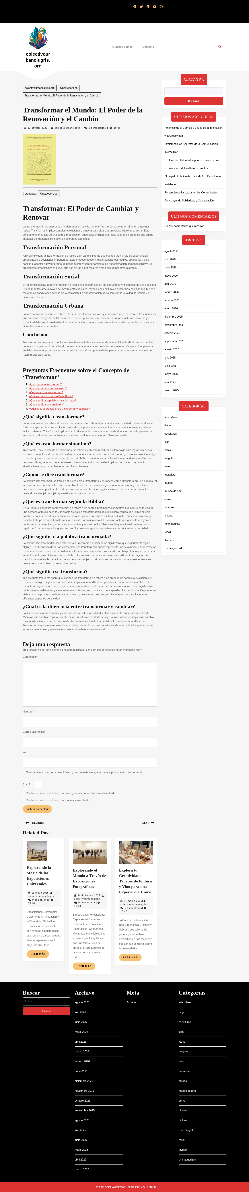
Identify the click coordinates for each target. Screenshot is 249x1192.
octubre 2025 (172, 332)
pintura (168, 515)
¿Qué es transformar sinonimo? (48, 388)
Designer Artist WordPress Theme (114, 1186)
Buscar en (193, 80)
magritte (169, 458)
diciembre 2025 (173, 316)
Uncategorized (68, 87)
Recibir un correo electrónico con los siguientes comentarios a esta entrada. (71, 793)
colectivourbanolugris (68, 127)
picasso (169, 507)
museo (168, 482)
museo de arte (173, 490)
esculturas (170, 433)
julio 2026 (170, 259)
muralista (169, 474)
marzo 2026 (171, 292)
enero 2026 (171, 308)
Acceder (132, 1002)
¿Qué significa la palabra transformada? (52, 400)
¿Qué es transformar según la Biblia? (51, 396)
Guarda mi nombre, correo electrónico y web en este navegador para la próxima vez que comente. (84, 772)
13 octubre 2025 (37, 127)
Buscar (193, 100)
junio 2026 (170, 267)
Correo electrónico (34, 731)
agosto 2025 (171, 349)
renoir (167, 531)
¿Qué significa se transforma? (47, 404)
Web (25, 752)
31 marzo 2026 (133, 901)
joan (166, 441)
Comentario (30, 656)
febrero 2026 (171, 300)
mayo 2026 (171, 275)
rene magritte (172, 523)
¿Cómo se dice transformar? (46, 392)
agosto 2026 (171, 251)
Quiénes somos (122, 46)
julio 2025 (170, 357)
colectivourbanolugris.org (38, 60)
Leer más (40, 955)
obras (167, 499)
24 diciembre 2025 (89, 895)
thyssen (169, 540)
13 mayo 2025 (40, 892)
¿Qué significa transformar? (45, 384)
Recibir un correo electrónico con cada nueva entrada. (58, 800)
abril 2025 (170, 382)
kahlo (167, 450)
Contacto (148, 46)
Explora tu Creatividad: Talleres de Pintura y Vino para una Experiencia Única (135, 881)
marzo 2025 (171, 390)
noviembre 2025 (174, 324)
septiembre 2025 (174, 341)
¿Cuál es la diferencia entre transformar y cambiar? (59, 408)
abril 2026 (170, 283)
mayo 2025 (171, 373)
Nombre (28, 711)
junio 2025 (170, 365)
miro (167, 466)
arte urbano (171, 417)
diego (167, 425)
